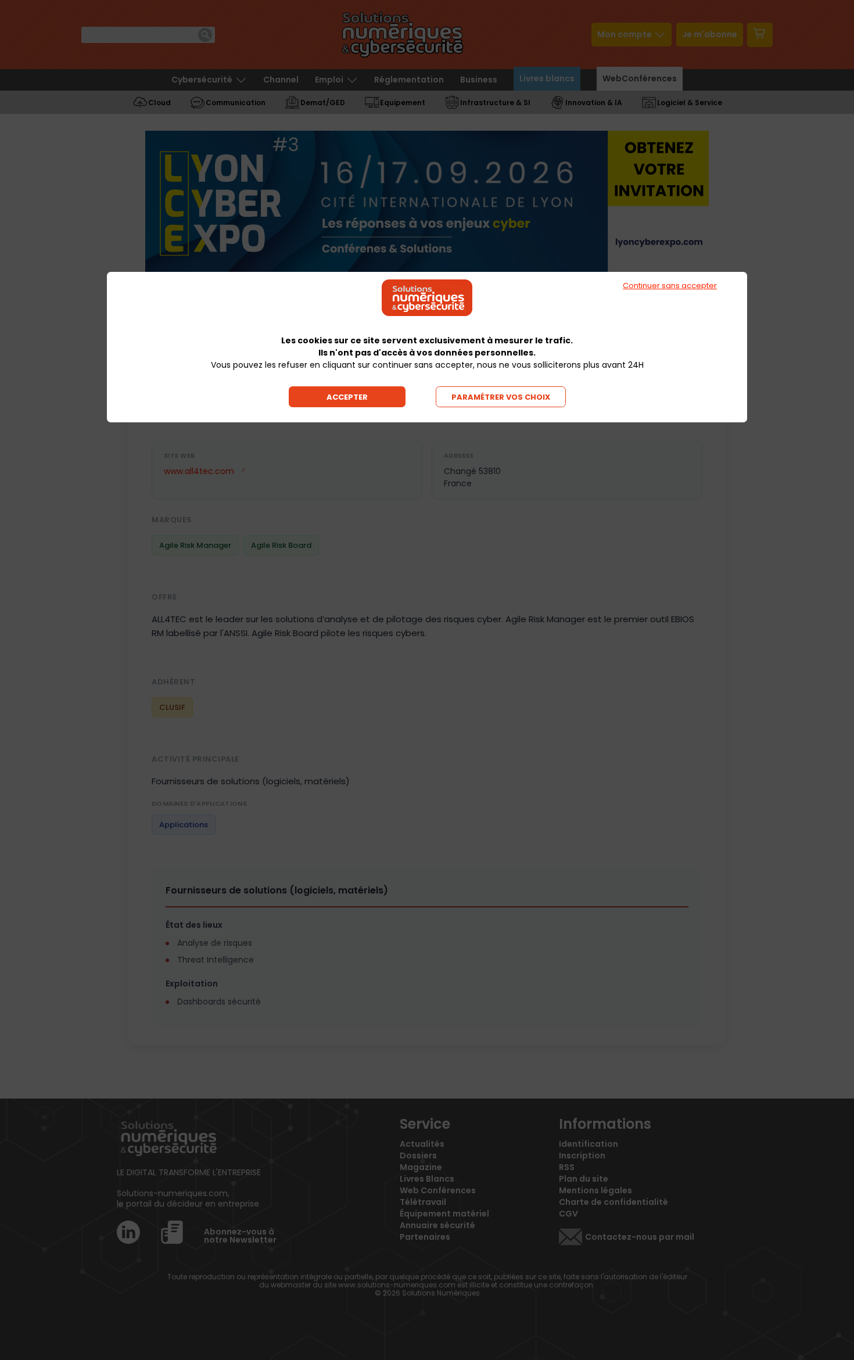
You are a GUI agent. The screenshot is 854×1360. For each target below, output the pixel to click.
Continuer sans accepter (670, 285)
